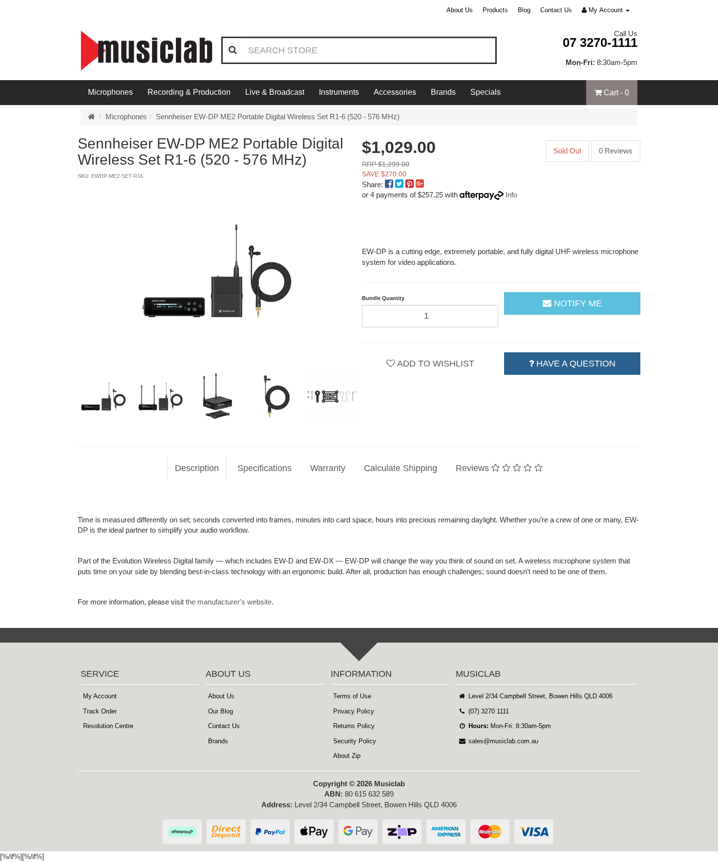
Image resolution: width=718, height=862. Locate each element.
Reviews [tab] (473, 468)
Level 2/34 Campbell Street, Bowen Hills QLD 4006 (539, 696)
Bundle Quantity (383, 298)
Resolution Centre (108, 726)
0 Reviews (616, 151)
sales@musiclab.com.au (502, 741)
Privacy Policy (353, 711)
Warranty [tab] (327, 468)
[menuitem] (390, 184)
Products (495, 10)
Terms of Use (352, 696)
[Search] (233, 50)
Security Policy (354, 741)
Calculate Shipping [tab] (400, 468)
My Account (100, 696)
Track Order (100, 711)
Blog (524, 10)
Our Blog (220, 711)
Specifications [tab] (264, 468)
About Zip (346, 755)
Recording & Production (189, 92)
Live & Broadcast (274, 92)
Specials (485, 92)
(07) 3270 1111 (487, 711)
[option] (217, 270)
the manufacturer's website (229, 602)
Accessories (395, 92)
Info (511, 195)
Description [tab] (197, 468)
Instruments (339, 92)
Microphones (110, 92)
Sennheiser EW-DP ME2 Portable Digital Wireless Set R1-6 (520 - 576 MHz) (278, 116)
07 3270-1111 (600, 42)
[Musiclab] (146, 50)
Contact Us (556, 10)
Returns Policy (354, 726)
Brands (443, 92)
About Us (459, 10)
